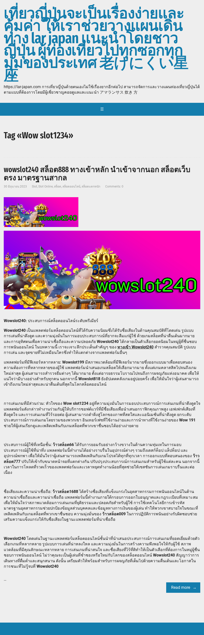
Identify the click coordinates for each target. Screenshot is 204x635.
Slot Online (45, 186)
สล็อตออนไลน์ (71, 186)
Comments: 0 (114, 186)
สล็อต (57, 186)
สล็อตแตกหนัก (91, 186)
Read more (180, 587)
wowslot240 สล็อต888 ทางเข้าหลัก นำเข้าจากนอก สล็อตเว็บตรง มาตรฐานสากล (97, 173)
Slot (34, 186)
